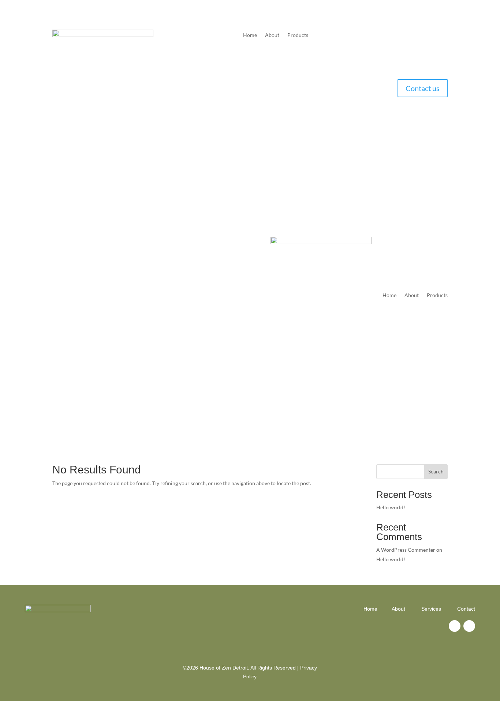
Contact (466, 609)
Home (250, 35)
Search (436, 471)
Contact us (423, 88)
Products (297, 35)
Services (431, 609)
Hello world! (390, 507)
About (272, 35)
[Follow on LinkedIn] (469, 626)
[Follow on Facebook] (454, 626)
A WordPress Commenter (405, 550)
